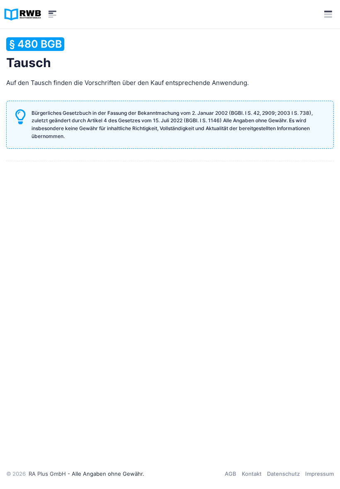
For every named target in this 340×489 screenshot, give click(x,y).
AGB (230, 473)
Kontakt (252, 473)
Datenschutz (283, 473)
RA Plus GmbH (47, 473)
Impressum (319, 473)
